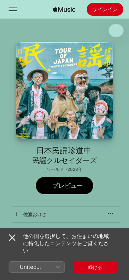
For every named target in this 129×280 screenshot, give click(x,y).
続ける (95, 267)
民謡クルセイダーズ (64, 160)
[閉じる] (12, 237)
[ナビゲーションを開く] (13, 9)
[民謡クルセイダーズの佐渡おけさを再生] (16, 214)
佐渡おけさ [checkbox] (35, 214)
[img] (64, 9)
